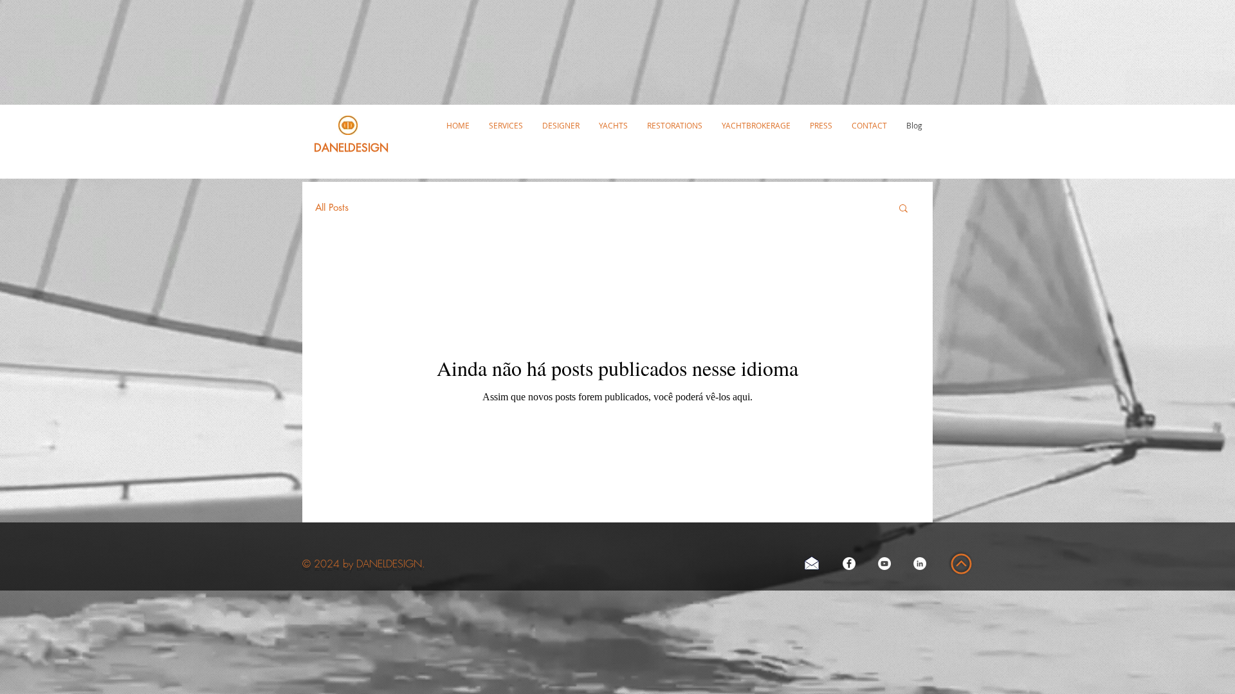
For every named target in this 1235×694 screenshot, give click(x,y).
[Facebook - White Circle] (849, 563)
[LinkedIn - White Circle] (919, 563)
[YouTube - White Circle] (884, 563)
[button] (613, 125)
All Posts (332, 207)
